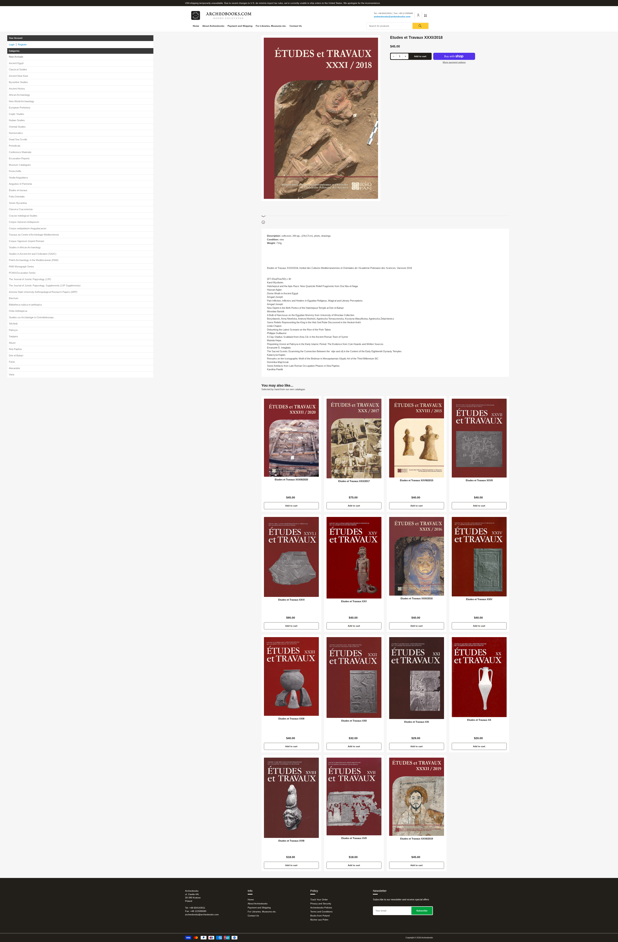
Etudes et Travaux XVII (354, 838)
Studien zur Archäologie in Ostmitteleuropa (31, 317)
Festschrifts (15, 171)
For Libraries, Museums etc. (271, 26)
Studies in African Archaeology (25, 247)
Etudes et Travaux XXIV (479, 599)
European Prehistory (19, 107)
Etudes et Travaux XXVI (291, 600)
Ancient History (17, 88)
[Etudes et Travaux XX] (479, 677)
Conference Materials (20, 152)
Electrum (13, 298)
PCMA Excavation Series (22, 272)
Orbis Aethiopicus (18, 311)
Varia (11, 374)
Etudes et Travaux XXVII (479, 480)
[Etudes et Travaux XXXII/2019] (416, 797)
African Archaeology (19, 94)
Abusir (12, 342)
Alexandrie (14, 368)
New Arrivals (16, 56)
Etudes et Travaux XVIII (291, 841)
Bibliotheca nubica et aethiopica (25, 304)
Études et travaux (18, 190)
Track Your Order (319, 899)
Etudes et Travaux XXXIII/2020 (291, 479)
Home (196, 26)
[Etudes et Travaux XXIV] (479, 556)
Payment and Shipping (240, 26)
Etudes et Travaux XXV (354, 601)
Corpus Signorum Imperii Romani (26, 241)
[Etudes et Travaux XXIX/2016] (416, 556)
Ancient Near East (18, 75)
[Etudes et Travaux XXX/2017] (354, 438)
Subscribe (421, 910)
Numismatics (16, 133)
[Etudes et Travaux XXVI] (291, 557)
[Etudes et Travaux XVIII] (291, 798)
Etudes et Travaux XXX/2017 (354, 481)
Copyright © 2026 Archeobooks (419, 938)
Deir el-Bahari (16, 355)
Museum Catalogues (20, 164)
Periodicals (14, 145)
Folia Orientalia (16, 196)
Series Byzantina (18, 203)
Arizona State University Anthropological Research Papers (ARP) (43, 292)
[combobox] (397, 25)
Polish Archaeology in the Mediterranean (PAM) (33, 260)
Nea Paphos (15, 349)
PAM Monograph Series (21, 266)
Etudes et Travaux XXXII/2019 (416, 838)
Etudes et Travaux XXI (416, 722)
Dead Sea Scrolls (18, 139)
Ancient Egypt (16, 63)
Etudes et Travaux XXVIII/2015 (416, 480)
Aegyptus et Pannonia (20, 183)
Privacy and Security (320, 903)
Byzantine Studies (18, 82)
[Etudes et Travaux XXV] (354, 557)
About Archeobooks (213, 26)
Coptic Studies (16, 114)
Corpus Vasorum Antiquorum (24, 222)
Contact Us (296, 26)
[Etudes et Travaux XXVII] (479, 438)
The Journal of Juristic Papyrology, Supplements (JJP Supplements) (44, 285)
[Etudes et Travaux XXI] (416, 678)
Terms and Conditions (321, 911)
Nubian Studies (17, 120)
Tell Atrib (13, 323)
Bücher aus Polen (319, 919)
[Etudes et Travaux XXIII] (291, 676)
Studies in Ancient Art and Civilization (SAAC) (32, 253)
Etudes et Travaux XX (479, 720)
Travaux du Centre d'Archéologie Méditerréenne (34, 234)
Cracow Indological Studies (23, 215)
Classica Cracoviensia (21, 209)
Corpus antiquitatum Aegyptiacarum (27, 228)
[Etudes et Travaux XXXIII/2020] (291, 438)
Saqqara (13, 336)
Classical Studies (18, 69)
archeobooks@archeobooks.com (392, 16)
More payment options (454, 62)
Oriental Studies (17, 126)
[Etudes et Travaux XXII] (354, 677)
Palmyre (13, 330)
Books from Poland (320, 915)
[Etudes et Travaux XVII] (354, 796)
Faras (12, 361)
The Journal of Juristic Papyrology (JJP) (30, 279)
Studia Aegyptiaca (18, 177)
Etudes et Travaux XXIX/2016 (417, 598)
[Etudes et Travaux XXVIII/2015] (416, 438)
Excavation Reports (19, 158)
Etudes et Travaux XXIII (291, 718)
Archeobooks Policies (321, 907)
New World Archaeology (21, 101)
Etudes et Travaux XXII (354, 720)
